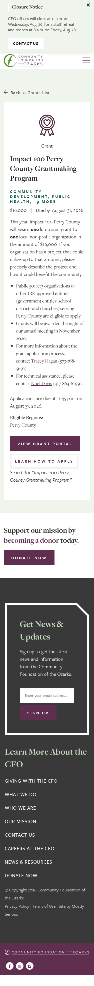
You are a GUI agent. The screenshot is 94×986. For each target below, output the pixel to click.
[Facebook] (10, 966)
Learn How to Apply (44, 461)
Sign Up (38, 713)
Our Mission (20, 821)
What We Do (20, 794)
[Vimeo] (30, 966)
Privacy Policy (17, 906)
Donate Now (29, 557)
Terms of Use (44, 906)
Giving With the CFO (31, 781)
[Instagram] (20, 966)
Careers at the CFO (29, 848)
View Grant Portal (45, 443)
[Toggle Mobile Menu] (86, 60)
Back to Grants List (30, 92)
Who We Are (20, 808)
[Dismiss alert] (89, 5)
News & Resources (28, 862)
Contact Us (25, 43)
